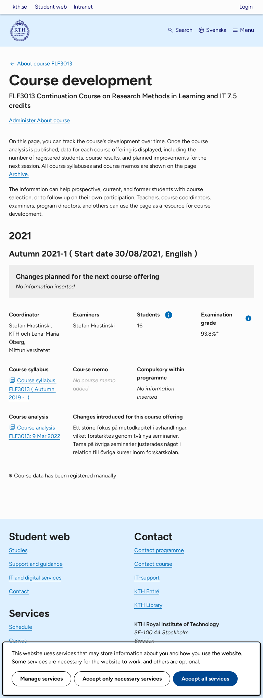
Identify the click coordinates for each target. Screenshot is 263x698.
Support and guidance (36, 564)
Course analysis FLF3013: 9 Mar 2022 (34, 431)
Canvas (18, 640)
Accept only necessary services (122, 678)
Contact (19, 591)
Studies (18, 550)
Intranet (83, 6)
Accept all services (205, 678)
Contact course (153, 564)
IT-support (147, 577)
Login (246, 6)
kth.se (20, 6)
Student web (51, 6)
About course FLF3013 (44, 63)
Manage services (41, 678)
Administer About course (39, 120)
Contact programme (159, 550)
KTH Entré (146, 591)
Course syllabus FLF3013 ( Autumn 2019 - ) (33, 388)
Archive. (19, 174)
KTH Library (148, 605)
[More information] (168, 315)
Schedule (20, 627)
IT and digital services (35, 577)
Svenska (216, 30)
